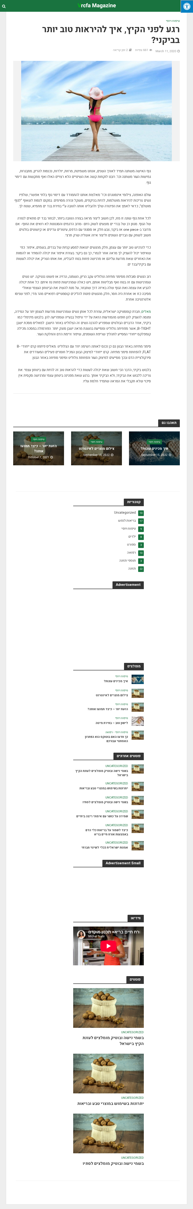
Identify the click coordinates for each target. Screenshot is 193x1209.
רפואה (109, 732)
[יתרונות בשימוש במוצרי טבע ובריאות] (138, 786)
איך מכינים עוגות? (154, 448)
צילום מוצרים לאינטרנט (96, 448)
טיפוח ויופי (173, 21)
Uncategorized (116, 766)
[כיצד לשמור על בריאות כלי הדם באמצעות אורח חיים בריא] (138, 828)
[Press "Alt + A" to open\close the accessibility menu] (187, 6)
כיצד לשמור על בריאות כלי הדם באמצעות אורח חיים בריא (106, 832)
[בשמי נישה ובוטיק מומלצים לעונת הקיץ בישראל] (138, 768)
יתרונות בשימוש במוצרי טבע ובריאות (104, 788)
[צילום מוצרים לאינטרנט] (138, 693)
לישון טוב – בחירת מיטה (112, 723)
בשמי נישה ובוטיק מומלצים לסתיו (105, 802)
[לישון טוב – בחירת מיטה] (138, 721)
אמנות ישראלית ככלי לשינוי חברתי (104, 847)
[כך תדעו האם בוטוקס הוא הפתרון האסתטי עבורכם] (138, 734)
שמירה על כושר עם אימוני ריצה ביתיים (102, 816)
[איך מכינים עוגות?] (138, 679)
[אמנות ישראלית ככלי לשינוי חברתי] (138, 845)
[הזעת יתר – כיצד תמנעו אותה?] (138, 706)
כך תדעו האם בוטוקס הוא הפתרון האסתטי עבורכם (106, 739)
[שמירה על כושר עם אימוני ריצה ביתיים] (138, 814)
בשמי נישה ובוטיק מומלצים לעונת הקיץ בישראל (101, 773)
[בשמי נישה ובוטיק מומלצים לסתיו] (138, 800)
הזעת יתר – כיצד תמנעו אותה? (38, 449)
